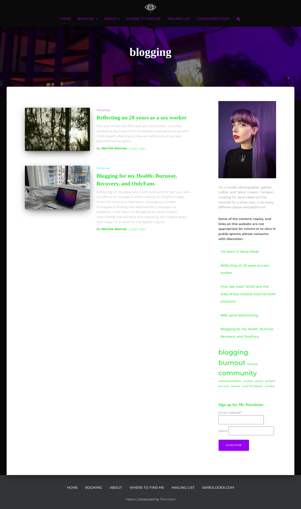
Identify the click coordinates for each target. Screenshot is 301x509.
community (237, 373)
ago (137, 148)
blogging (233, 352)
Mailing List (178, 19)
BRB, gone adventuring (239, 315)
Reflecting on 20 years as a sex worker (142, 117)
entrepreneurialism (229, 381)
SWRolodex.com (213, 19)
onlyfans (248, 381)
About (110, 19)
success (235, 386)
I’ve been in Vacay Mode (240, 252)
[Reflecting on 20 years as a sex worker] (57, 129)
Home (65, 19)
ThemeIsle (167, 499)
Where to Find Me (143, 19)
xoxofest (270, 386)
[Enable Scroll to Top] (292, 500)
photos (259, 381)
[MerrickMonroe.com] (150, 7)
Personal (103, 110)
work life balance (252, 386)
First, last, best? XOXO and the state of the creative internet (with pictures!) (248, 294)
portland (270, 381)
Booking (86, 19)
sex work (223, 386)
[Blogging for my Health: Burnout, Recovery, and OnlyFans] (57, 187)
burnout (231, 362)
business (252, 364)
